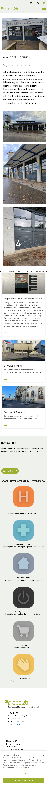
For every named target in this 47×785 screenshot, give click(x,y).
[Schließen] (43, 755)
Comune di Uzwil (13, 366)
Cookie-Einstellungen (24, 774)
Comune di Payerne (14, 412)
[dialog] (23, 768)
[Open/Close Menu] (44, 10)
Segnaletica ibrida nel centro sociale (23, 298)
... (5, 331)
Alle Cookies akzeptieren (23, 781)
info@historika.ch (14, 724)
